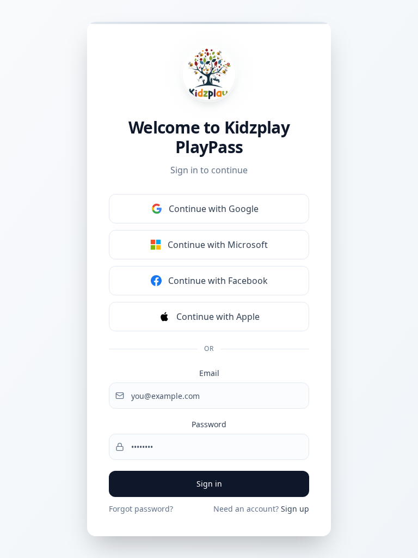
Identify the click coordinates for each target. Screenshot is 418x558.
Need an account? (261, 509)
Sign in (209, 483)
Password (209, 424)
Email (209, 373)
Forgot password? (141, 509)
